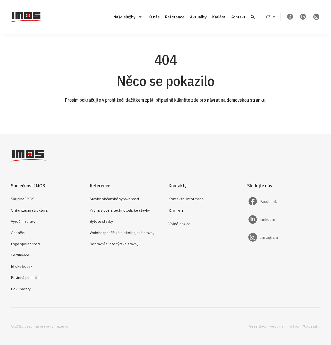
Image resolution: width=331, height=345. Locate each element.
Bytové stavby (101, 221)
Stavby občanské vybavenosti (114, 199)
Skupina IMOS (22, 199)
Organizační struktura (29, 210)
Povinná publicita (25, 277)
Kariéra (218, 17)
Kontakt (238, 17)
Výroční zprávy (23, 221)
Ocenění (18, 232)
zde (194, 100)
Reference (175, 17)
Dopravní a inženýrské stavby (114, 244)
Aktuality (198, 17)
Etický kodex (21, 266)
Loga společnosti (25, 244)
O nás (154, 17)
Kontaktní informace (186, 199)
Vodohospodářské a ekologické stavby (122, 232)
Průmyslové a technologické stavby (120, 210)
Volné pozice (179, 224)
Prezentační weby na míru (269, 326)
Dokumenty (21, 289)
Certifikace (20, 255)
